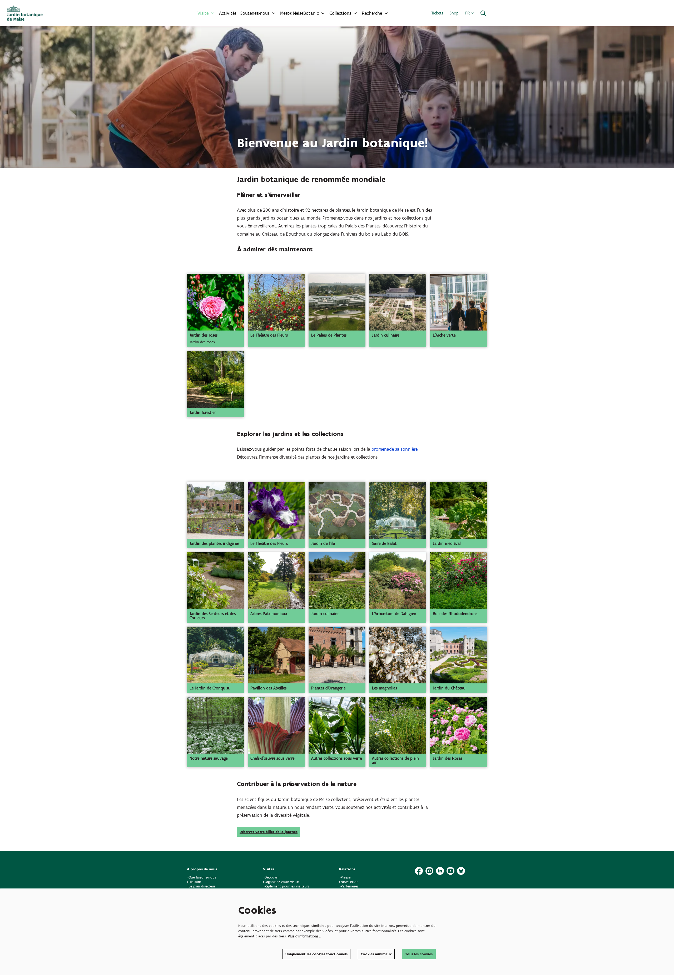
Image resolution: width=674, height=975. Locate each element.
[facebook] (419, 871)
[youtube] (450, 871)
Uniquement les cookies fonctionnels (316, 954)
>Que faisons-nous (201, 877)
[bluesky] (461, 871)
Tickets (437, 13)
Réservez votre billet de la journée (269, 832)
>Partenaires (349, 886)
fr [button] (468, 13)
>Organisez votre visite (281, 882)
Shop (454, 13)
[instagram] (429, 871)
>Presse (345, 877)
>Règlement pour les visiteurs (286, 886)
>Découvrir (271, 877)
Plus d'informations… (304, 936)
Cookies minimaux (376, 954)
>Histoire (194, 882)
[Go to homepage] (24, 13)
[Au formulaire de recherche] (483, 13)
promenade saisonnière (394, 449)
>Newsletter (348, 882)
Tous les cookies (419, 954)
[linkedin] (440, 871)
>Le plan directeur (201, 886)
